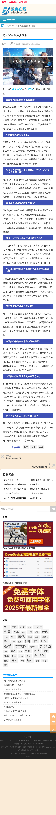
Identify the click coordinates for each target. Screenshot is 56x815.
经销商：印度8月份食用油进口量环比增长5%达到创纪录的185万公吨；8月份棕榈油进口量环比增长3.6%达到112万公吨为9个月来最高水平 (16, 497)
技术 (13, 641)
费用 (22, 661)
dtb (9, 44)
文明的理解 (34, 484)
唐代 (45, 631)
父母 (20, 651)
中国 (14, 627)
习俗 (22, 627)
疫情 (28, 651)
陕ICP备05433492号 (35, 743)
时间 (43, 641)
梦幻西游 (45, 646)
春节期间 (21, 646)
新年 (35, 641)
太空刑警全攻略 (36, 493)
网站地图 (16, 743)
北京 (30, 632)
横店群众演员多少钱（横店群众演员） (20, 693)
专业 (6, 627)
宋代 (21, 636)
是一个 (33, 646)
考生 (21, 656)
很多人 (45, 636)
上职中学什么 (35, 497)
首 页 (4, 2)
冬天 (14, 89)
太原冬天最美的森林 (12, 689)
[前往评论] (53, 723)
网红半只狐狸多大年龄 (41, 466)
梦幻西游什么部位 (11, 480)
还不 (30, 660)
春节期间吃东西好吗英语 (14, 680)
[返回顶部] (53, 730)
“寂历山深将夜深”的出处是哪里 (17, 698)
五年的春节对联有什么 (13, 493)
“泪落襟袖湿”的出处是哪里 (15, 711)
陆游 (5, 665)
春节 (8, 645)
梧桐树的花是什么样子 (13, 685)
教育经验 (13, 2)
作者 (29, 627)
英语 (6, 660)
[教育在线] (28, 10)
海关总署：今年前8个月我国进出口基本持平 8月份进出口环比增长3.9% (16, 488)
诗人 (14, 660)
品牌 (37, 632)
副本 (23, 632)
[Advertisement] (28, 787)
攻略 (27, 641)
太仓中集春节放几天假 (39, 488)
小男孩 (28, 756)
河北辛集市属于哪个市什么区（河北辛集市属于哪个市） (42, 480)
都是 (44, 660)
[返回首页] (53, 716)
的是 (45, 651)
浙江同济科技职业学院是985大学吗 (19, 715)
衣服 (30, 89)
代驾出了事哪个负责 (12, 702)
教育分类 (23, 2)
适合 (37, 660)
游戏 (13, 651)
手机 (6, 641)
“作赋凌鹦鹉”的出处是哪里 (15, 484)
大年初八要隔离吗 (13, 458)
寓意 (30, 636)
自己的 (39, 655)
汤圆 (5, 651)
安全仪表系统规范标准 (13, 719)
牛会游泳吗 (9, 706)
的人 (37, 650)
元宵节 (38, 627)
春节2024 (11, 25)
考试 (28, 656)
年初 (37, 637)
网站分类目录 (40, 740)
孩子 (13, 636)
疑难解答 (24, 743)
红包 (14, 656)
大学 (6, 637)
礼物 (6, 656)
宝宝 (19, 89)
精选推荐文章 (51, 740)
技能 (19, 641)
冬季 (16, 631)
